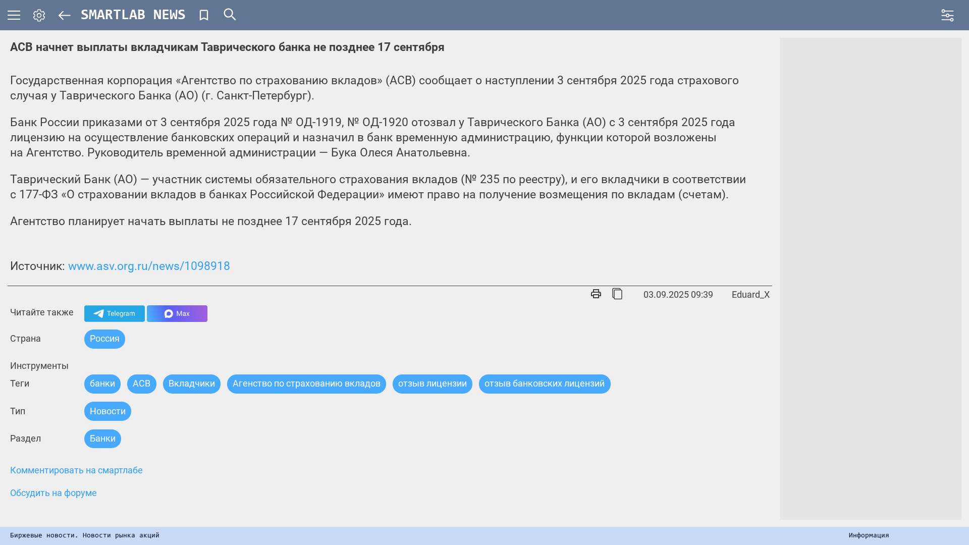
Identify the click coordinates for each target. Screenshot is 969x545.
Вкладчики (192, 383)
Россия (105, 338)
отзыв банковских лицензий (544, 383)
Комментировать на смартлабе (76, 470)
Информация (869, 535)
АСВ (141, 383)
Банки (103, 438)
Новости (108, 411)
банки (102, 383)
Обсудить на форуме (53, 493)
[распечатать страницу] (596, 294)
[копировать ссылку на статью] (617, 294)
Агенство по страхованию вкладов (307, 383)
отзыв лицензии (432, 383)
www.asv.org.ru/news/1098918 (149, 266)
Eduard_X (751, 294)
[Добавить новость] (204, 15)
